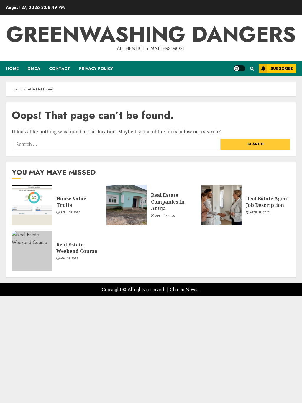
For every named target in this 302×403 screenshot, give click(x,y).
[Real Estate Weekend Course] (32, 251)
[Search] (252, 68)
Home (12, 68)
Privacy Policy (96, 68)
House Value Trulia (71, 201)
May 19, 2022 (69, 258)
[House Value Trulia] (32, 205)
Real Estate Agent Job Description (267, 201)
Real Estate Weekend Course (76, 247)
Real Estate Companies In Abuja (167, 202)
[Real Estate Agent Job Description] (221, 205)
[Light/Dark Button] (239, 68)
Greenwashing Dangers (151, 34)
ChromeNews (183, 289)
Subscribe (281, 68)
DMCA (33, 68)
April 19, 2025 (70, 212)
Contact (59, 68)
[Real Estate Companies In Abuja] (126, 205)
